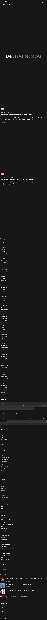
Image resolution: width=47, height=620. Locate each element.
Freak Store (3, 495)
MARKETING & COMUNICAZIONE (8, 524)
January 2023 (4, 269)
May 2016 (3, 350)
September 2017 (4, 341)
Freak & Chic (3, 481)
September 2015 (4, 361)
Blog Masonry (4, 504)
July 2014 (3, 372)
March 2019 (3, 314)
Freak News (3, 493)
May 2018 (3, 327)
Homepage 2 (4, 515)
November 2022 (4, 274)
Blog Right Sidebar (5, 457)
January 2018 (4, 336)
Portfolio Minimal (5, 535)
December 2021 (4, 285)
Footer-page (3, 479)
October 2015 (4, 358)
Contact (2, 470)
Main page (3, 522)
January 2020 (4, 303)
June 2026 (3, 245)
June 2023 (3, 267)
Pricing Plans (4, 537)
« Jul (2, 424)
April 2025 (3, 249)
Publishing (3, 488)
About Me (3, 450)
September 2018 (4, 323)
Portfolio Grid (4, 528)
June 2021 (3, 291)
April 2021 (3, 294)
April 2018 (3, 329)
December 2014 (4, 365)
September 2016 (4, 347)
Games (3, 484)
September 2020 (4, 296)
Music (2, 486)
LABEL (2, 108)
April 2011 (3, 392)
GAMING (3, 499)
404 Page (3, 448)
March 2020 (3, 300)
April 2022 (3, 276)
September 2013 (4, 379)
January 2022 (4, 283)
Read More (3, 122)
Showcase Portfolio (5, 555)
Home (2, 502)
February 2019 (4, 316)
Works (2, 564)
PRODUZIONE (4, 539)
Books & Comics (4, 466)
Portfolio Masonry (5, 533)
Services (2, 551)
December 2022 (4, 271)
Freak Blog (3, 490)
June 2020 (3, 298)
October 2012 (4, 387)
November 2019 (4, 305)
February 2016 (4, 354)
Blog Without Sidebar (5, 464)
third (2, 557)
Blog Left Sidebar (4, 455)
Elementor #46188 (5, 473)
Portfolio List (4, 531)
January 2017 (4, 343)
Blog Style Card (4, 459)
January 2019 (4, 318)
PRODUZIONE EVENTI (5, 542)
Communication (4, 468)
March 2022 (3, 278)
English (2, 475)
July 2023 (3, 265)
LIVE (2, 435)
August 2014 (3, 370)
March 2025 (3, 251)
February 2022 (4, 280)
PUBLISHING (3, 546)
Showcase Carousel (5, 553)
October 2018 (4, 320)
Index (2, 517)
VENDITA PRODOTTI (5, 560)
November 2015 (4, 356)
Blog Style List (4, 461)
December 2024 (4, 256)
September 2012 (4, 390)
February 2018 (4, 334)
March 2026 (3, 247)
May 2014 (3, 374)
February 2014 (4, 376)
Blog (2, 452)
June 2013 (3, 381)
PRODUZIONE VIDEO (5, 544)
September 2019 (4, 309)
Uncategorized (4, 439)
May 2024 (3, 258)
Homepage (3, 513)
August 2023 (3, 262)
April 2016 (3, 352)
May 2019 (3, 312)
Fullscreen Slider (4, 497)
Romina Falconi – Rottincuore (7, 548)
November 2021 (4, 287)
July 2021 (3, 289)
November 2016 (4, 345)
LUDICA (2, 437)
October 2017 (4, 338)
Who (2, 562)
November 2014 (4, 367)
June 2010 (3, 394)
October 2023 (4, 260)
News (2, 526)
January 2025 (4, 254)
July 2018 (3, 325)
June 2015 (3, 363)
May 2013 (3, 383)
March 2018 (3, 332)
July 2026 (3, 242)
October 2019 (4, 307)
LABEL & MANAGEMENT (6, 519)
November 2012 (4, 385)
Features (3, 477)
